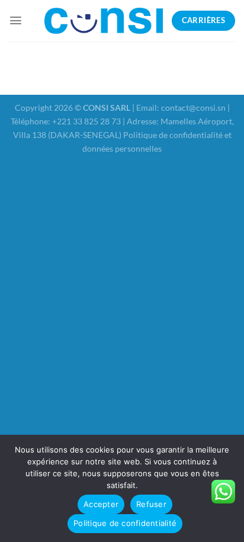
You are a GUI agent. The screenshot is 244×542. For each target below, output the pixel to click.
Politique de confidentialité (124, 523)
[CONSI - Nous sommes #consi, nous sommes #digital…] (103, 21)
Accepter (101, 504)
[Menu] (16, 20)
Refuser (151, 504)
